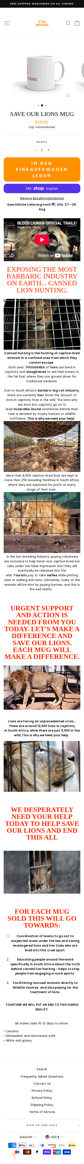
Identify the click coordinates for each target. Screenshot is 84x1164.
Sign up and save (42, 1125)
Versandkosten (45, 127)
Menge (42, 142)
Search (42, 1069)
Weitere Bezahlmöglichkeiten (42, 198)
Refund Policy (42, 1098)
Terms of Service (42, 1112)
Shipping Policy (42, 1105)
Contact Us (42, 1084)
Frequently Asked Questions (42, 1077)
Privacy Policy (42, 1091)
